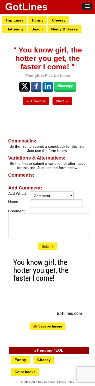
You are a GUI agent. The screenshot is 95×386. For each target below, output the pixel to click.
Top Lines (14, 20)
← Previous (36, 101)
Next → (62, 101)
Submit (47, 246)
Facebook (36, 86)
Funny (38, 20)
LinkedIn (47, 86)
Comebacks (25, 372)
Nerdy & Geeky (64, 29)
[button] (87, 6)
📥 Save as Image (47, 326)
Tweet (24, 86)
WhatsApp (65, 86)
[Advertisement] (47, 122)
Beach (37, 29)
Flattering (14, 29)
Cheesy (58, 20)
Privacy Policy (65, 381)
